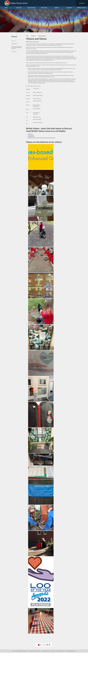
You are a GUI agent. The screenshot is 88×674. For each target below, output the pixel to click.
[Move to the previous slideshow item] (84, 20)
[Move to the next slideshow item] (84, 23)
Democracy (30, 133)
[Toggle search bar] (73, 3)
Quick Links (81, 3)
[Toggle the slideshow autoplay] (84, 18)
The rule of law (31, 135)
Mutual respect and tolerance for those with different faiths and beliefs (41, 137)
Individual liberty (31, 136)
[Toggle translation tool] (70, 3)
